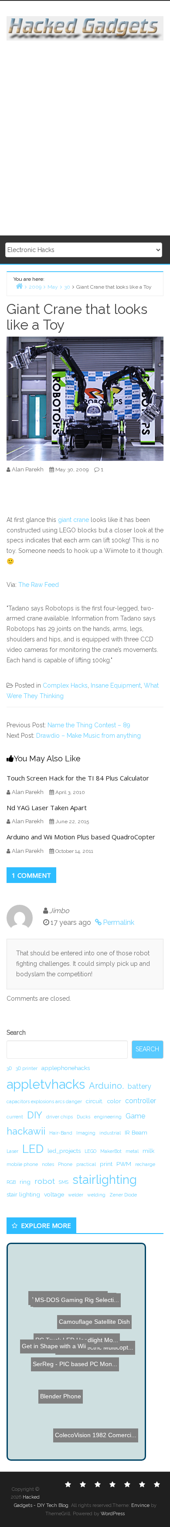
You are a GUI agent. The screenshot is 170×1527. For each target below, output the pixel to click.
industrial (110, 1132)
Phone (65, 1164)
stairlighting (104, 1179)
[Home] (19, 286)
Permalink (118, 922)
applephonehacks (65, 1067)
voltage (54, 1194)
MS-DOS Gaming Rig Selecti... (75, 1298)
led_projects (64, 1150)
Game (135, 1116)
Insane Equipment (116, 685)
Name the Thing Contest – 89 (89, 725)
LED (33, 1148)
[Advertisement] (85, 139)
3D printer (26, 1068)
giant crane (73, 519)
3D (9, 1068)
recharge (145, 1164)
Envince (140, 1505)
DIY (34, 1115)
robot (44, 1181)
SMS (63, 1182)
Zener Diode (123, 1194)
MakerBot (111, 1151)
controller (140, 1101)
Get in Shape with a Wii (53, 1344)
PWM (123, 1163)
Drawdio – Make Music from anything (88, 735)
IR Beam (136, 1132)
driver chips (59, 1116)
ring (25, 1181)
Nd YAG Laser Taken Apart (47, 807)
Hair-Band (60, 1132)
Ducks (83, 1116)
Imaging (85, 1132)
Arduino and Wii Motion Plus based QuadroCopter (81, 836)
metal (132, 1151)
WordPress (113, 1514)
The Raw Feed (38, 584)
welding (96, 1194)
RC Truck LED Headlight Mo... (76, 1329)
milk (148, 1150)
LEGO (90, 1151)
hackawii (26, 1131)
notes (48, 1164)
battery (139, 1086)
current (15, 1116)
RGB (11, 1182)
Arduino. (106, 1085)
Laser (12, 1151)
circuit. (94, 1101)
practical (86, 1164)
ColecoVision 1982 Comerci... (96, 1436)
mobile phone (22, 1164)
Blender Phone (54, 1387)
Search (16, 1032)
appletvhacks (46, 1084)
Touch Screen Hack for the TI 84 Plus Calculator (78, 778)
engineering (108, 1116)
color (114, 1101)
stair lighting (23, 1194)
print (106, 1163)
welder (75, 1194)
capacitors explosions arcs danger (44, 1101)
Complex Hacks (65, 685)
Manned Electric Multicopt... (92, 1369)
